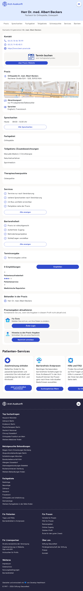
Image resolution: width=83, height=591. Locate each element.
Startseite (6, 30)
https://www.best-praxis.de (19, 48)
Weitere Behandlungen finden (13, 472)
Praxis (6, 23)
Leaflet (66, 97)
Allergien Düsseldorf (10, 462)
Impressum (6, 564)
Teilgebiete (42, 23)
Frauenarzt (6, 495)
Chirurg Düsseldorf (9, 433)
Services (67, 23)
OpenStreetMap (74, 97)
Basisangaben (47, 524)
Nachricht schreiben (26, 340)
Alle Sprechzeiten (25, 127)
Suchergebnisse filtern (50, 389)
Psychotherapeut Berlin (11, 427)
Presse (44, 550)
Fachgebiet (30, 23)
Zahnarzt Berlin (8, 421)
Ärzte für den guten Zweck (52, 533)
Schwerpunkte (55, 23)
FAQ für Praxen (48, 521)
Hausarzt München (9, 418)
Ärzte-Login (31, 326)
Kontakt (45, 553)
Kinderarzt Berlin (8, 424)
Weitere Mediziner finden (11, 440)
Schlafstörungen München (12, 456)
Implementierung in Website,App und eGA (13, 548)
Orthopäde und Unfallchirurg (13, 498)
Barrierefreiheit (8, 573)
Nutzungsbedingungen (10, 570)
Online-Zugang (48, 527)
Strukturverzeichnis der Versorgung (15, 544)
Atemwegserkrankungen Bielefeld (15, 466)
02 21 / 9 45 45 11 (15, 44)
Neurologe (6, 485)
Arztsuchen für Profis (10, 552)
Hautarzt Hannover (9, 430)
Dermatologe (7, 501)
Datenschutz (7, 567)
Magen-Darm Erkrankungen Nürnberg (16, 450)
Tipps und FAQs (8, 518)
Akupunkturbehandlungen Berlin (14, 453)
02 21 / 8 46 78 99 (15, 41)
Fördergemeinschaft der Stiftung (54, 547)
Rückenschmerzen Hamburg (13, 469)
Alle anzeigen (25, 212)
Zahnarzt (5, 488)
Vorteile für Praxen (49, 518)
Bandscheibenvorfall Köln (12, 459)
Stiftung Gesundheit (49, 544)
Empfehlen (57, 267)
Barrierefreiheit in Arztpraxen (13, 521)
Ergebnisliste (16, 30)
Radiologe (6, 482)
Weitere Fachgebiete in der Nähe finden (17, 504)
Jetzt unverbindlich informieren (18, 388)
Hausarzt (5, 492)
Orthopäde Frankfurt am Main (13, 436)
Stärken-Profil (47, 530)
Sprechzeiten (17, 23)
